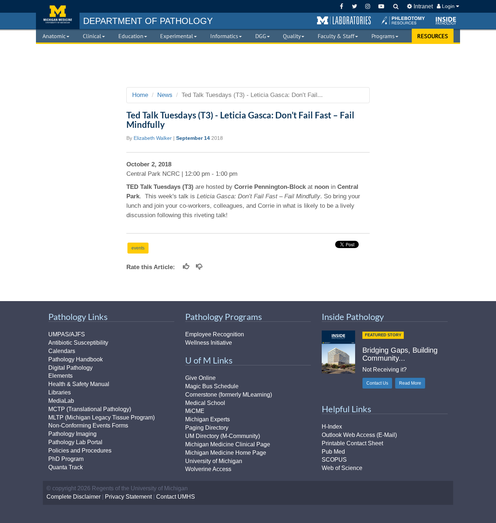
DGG (260, 36)
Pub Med (333, 452)
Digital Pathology (70, 368)
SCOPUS (334, 460)
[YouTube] (381, 6)
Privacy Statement (128, 497)
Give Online (200, 378)
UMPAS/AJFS (66, 334)
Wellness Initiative (208, 343)
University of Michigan (213, 461)
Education (130, 36)
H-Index (332, 426)
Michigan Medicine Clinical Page (227, 444)
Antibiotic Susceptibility (78, 343)
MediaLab (61, 401)
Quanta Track (65, 467)
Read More (410, 383)
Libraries (59, 392)
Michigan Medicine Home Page (225, 453)
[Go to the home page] (58, 14)
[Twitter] (354, 6)
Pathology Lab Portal (75, 442)
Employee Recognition (214, 334)
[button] (344, 20)
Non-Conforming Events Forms (88, 425)
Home (140, 95)
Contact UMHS (175, 497)
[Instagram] (368, 6)
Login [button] (448, 6)
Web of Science (342, 468)
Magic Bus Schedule (212, 386)
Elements (60, 376)
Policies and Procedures (79, 450)
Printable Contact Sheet (352, 443)
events (138, 248)
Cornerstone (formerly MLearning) (228, 395)
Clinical (92, 36)
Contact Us (377, 383)
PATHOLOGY (148, 21)
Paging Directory (206, 428)
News (164, 95)
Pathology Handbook (75, 359)
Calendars (61, 351)
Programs (383, 36)
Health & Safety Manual (78, 384)
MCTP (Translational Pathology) (89, 409)
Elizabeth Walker (153, 138)
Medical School (205, 403)
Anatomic (54, 36)
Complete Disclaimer (73, 497)
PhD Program (66, 459)
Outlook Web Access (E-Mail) (359, 435)
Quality (292, 36)
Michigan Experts (207, 419)
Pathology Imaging (72, 434)
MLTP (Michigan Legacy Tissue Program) (101, 417)
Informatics (224, 36)
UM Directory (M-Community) (222, 436)
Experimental (176, 36)
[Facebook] (341, 6)
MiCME (194, 411)
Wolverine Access (208, 469)
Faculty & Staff (336, 36)
